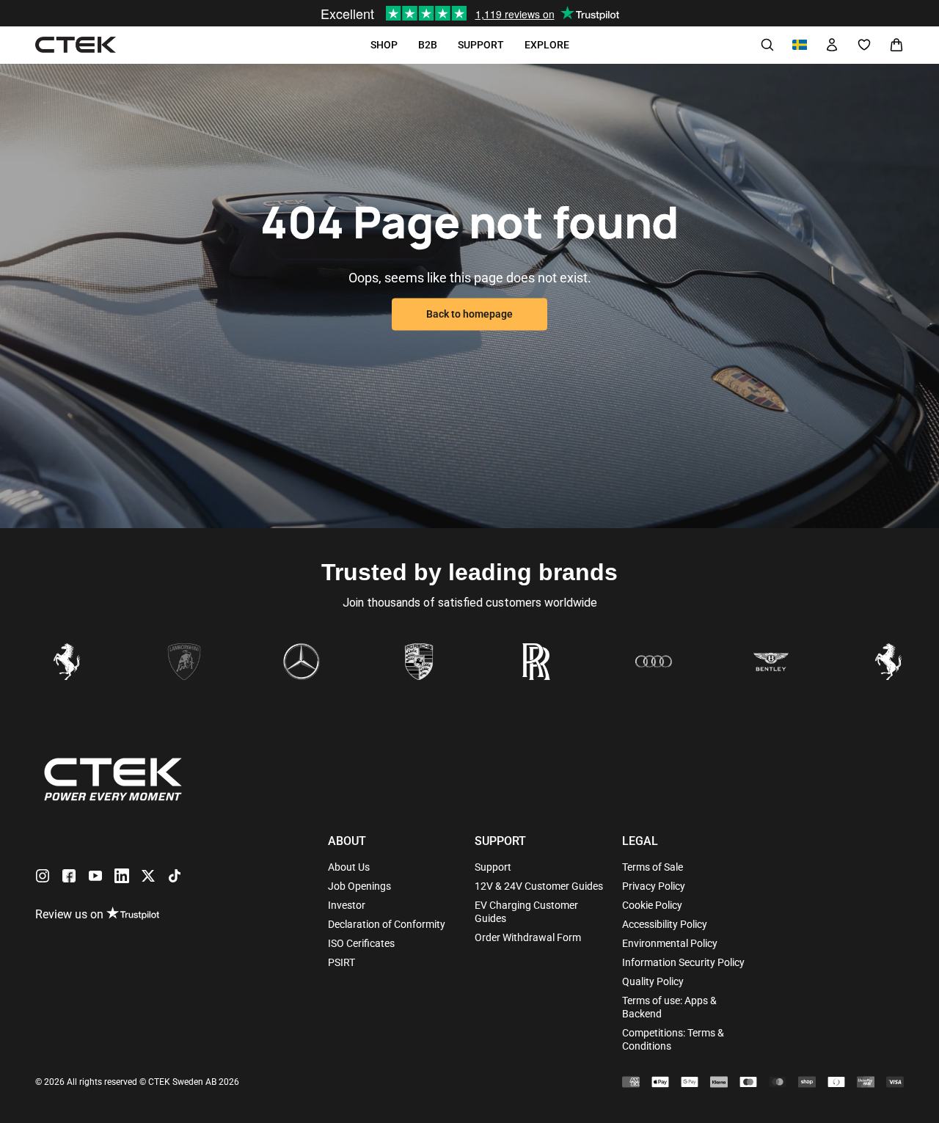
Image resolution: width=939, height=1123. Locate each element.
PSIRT (341, 962)
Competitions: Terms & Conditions (673, 1039)
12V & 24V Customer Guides (539, 886)
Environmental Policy (669, 943)
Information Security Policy (683, 962)
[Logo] (75, 45)
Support (493, 867)
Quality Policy (653, 981)
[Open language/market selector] (799, 44)
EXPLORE (547, 45)
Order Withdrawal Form (528, 937)
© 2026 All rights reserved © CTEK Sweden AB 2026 (137, 1082)
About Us (349, 867)
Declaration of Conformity (386, 924)
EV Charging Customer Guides (526, 911)
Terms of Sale (652, 867)
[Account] (832, 44)
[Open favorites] (864, 44)
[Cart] (896, 44)
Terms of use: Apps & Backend (669, 1007)
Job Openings (359, 886)
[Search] (767, 44)
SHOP (384, 45)
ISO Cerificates (361, 943)
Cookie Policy (652, 905)
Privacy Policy (653, 886)
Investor (346, 905)
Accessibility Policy (664, 924)
